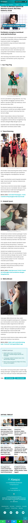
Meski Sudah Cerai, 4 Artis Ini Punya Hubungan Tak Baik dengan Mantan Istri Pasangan (13, 354)
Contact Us (18, 506)
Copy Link (25, 522)
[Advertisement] (14, 397)
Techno (11, 4)
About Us (7, 508)
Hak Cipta (12, 506)
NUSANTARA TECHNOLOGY (15, 482)
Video (17, 4)
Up (25, 518)
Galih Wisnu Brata (11, 12)
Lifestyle (4, 4)
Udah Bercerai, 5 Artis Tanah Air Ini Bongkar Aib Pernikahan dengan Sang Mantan (13, 272)
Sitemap (21, 508)
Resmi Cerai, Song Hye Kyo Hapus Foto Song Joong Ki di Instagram (14, 362)
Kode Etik (24, 506)
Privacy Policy (14, 508)
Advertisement (5, 506)
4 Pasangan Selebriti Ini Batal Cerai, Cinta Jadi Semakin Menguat (14, 358)
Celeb (2, 427)
